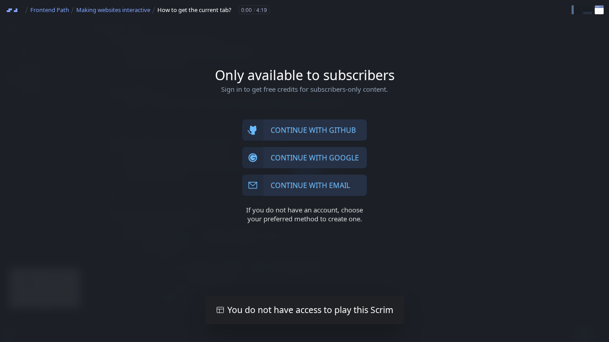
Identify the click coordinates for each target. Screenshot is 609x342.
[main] (304, 171)
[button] (576, 9)
